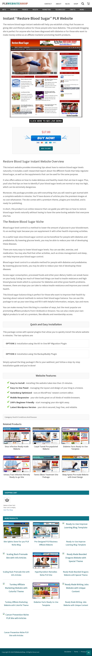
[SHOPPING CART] (88, 3)
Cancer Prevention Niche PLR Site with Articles (16, 634)
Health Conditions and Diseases (24, 417)
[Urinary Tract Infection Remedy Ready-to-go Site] (16, 464)
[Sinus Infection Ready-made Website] (16, 435)
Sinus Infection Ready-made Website (16, 447)
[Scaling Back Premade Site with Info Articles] (16, 560)
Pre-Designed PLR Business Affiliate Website (46, 543)
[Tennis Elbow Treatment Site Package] (46, 464)
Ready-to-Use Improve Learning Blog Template (76, 543)
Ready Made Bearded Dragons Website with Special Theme (76, 573)
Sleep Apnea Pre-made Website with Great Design (75, 475)
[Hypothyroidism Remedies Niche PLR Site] (46, 560)
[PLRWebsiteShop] (18, 3)
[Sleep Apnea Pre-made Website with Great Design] (75, 464)
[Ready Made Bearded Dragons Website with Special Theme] (75, 560)
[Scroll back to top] (88, 652)
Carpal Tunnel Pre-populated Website (46, 447)
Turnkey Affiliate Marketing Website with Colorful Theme (16, 603)
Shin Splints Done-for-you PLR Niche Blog (16, 543)
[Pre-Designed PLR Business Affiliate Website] (46, 530)
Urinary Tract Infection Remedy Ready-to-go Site (16, 475)
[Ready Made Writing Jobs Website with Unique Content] (75, 591)
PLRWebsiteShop (19, 652)
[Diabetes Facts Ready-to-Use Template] (75, 435)
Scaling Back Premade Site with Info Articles (16, 573)
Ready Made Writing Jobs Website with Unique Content (76, 603)
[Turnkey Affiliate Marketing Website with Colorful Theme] (16, 591)
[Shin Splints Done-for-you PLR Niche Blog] (16, 530)
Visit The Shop (8, 510)
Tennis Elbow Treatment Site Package (46, 475)
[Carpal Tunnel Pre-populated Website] (46, 435)
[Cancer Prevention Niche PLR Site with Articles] (16, 621)
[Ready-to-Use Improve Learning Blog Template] (75, 530)
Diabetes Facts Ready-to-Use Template (75, 447)
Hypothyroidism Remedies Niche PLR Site (46, 573)
